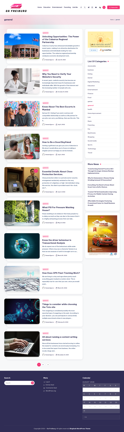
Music (90, 121)
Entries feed (50, 385)
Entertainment (93, 90)
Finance (90, 93)
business (91, 70)
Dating (90, 74)
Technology (92, 149)
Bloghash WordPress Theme (80, 429)
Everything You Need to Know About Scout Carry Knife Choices (101, 186)
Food (89, 97)
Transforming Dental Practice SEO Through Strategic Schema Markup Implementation (101, 171)
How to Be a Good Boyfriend (56, 142)
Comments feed (51, 388)
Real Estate (92, 133)
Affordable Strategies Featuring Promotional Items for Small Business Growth (101, 203)
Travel (90, 153)
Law (89, 117)
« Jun (85, 417)
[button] (113, 7)
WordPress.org (51, 391)
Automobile (92, 66)
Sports (90, 145)
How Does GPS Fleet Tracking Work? (61, 273)
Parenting (91, 125)
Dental (90, 78)
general (45, 32)
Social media (92, 141)
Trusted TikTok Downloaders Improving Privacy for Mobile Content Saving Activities (102, 194)
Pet (89, 129)
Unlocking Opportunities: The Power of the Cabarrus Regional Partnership (60, 39)
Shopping (91, 137)
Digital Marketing (93, 82)
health (90, 109)
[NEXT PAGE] (48, 364)
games (90, 101)
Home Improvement (94, 113)
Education (91, 86)
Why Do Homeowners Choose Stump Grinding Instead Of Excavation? (101, 179)
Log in (48, 382)
